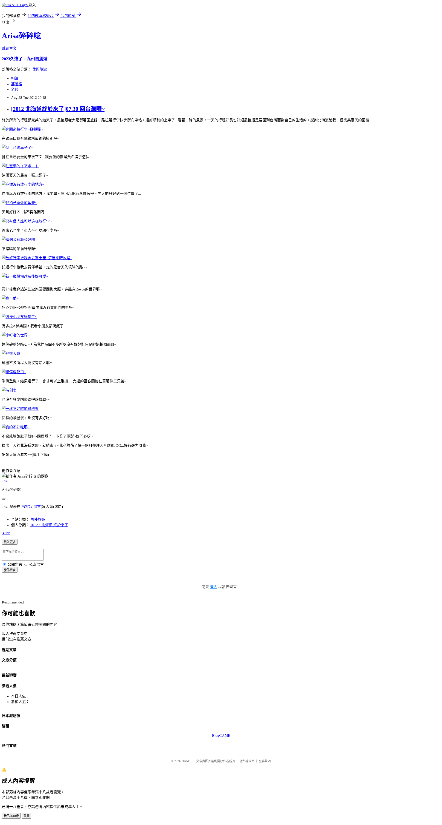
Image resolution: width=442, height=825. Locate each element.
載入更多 (10, 542)
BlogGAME (221, 735)
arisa (5, 481)
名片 (14, 89)
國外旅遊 (37, 519)
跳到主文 (9, 48)
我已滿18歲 (11, 816)
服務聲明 (265, 761)
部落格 (16, 84)
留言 (37, 507)
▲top (6, 533)
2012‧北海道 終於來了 (49, 525)
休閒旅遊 (39, 69)
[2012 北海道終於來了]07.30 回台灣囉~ (58, 109)
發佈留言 (10, 570)
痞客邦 (26, 507)
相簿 (14, 78)
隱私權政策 (246, 761)
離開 (26, 816)
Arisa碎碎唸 (21, 35)
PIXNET (186, 761)
